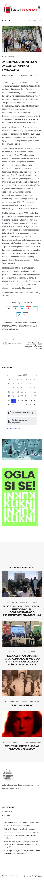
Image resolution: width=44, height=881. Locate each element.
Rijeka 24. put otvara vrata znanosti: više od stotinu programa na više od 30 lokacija (22, 660)
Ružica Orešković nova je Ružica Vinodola (19, 829)
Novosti (12, 57)
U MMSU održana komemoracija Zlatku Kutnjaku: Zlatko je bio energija (33, 344)
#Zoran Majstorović (10, 329)
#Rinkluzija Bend (31, 326)
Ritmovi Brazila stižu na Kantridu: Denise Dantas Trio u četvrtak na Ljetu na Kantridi (22, 824)
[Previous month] (7, 375)
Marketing (7, 815)
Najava (5, 57)
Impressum (8, 812)
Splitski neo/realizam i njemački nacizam (22, 747)
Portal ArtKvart (8, 75)
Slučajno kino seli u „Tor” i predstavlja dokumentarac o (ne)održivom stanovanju (22, 610)
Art (6, 701)
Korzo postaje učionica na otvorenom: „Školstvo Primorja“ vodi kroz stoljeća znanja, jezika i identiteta (21, 835)
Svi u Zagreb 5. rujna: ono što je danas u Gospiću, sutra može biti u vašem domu (22, 852)
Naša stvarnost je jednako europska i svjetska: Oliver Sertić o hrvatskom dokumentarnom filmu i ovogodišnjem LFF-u (22, 844)
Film (8, 602)
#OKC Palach (18, 326)
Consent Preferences (33, 876)
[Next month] (36, 375)
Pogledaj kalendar (13, 428)
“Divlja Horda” (22, 705)
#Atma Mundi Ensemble (12, 322)
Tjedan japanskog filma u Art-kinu (11, 342)
